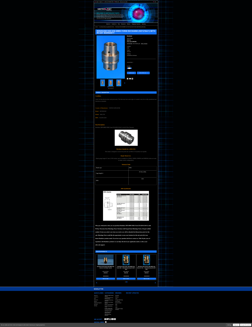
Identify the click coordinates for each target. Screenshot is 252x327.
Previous (96, 83)
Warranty (144, 24)
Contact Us (114, 24)
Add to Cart (106, 278)
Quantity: (129, 66)
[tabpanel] (103, 83)
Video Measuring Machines (108, 315)
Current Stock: (130, 62)
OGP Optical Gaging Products (119, 309)
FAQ (119, 24)
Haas (116, 307)
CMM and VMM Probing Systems (109, 296)
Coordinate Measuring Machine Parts (106, 26)
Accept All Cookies (245, 325)
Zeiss (116, 298)
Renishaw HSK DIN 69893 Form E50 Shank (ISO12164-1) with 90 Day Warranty (130, 26)
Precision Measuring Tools (108, 306)
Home (96, 26)
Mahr (116, 304)
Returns (128, 24)
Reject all (236, 325)
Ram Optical (117, 301)
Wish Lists (117, 1)
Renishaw (117, 295)
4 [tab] (112, 86)
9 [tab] (112, 88)
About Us (108, 24)
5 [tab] (113, 86)
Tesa (116, 305)
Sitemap (95, 305)
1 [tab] (108, 86)
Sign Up (101, 1)
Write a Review (144, 43)
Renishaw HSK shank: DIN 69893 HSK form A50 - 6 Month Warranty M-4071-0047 (126, 268)
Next (124, 83)
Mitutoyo (117, 297)
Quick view (105, 259)
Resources (123, 24)
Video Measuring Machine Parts (108, 312)
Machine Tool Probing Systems (109, 303)
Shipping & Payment (136, 24)
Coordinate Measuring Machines (109, 300)
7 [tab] (110, 88)
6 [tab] (108, 88)
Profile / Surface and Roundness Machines (109, 309)
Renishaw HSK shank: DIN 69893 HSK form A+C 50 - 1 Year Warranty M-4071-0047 (146, 268)
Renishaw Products (108, 310)
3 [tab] (110, 86)
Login (97, 1)
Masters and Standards (109, 304)
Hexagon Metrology (119, 299)
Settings (229, 325)
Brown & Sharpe (118, 302)
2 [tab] (109, 86)
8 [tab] (111, 88)
